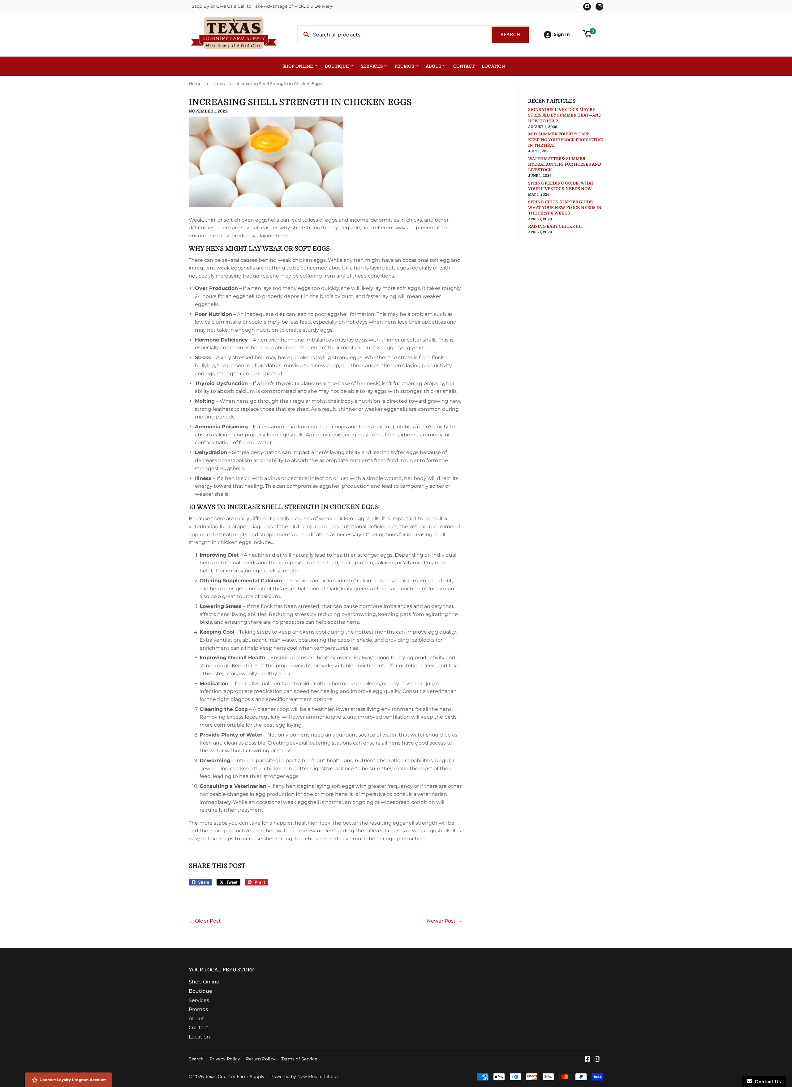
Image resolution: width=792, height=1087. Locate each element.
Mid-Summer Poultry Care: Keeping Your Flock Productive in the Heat (565, 139)
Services (372, 66)
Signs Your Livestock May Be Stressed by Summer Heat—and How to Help (564, 115)
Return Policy (260, 1058)
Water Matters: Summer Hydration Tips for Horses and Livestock (564, 164)
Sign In (562, 34)
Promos (404, 66)
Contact (464, 66)
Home (195, 83)
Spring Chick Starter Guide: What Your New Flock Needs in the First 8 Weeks (564, 207)
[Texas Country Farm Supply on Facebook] (587, 1060)
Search (515, 34)
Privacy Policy (224, 1058)
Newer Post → (444, 921)
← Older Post (205, 921)
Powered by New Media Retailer (304, 1076)
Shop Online (298, 66)
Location (493, 66)
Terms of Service (299, 1058)
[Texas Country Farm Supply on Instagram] (597, 1060)
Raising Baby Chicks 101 (555, 226)
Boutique (337, 66)
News (219, 83)
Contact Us (766, 1081)
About (434, 66)
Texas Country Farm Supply (235, 1076)
